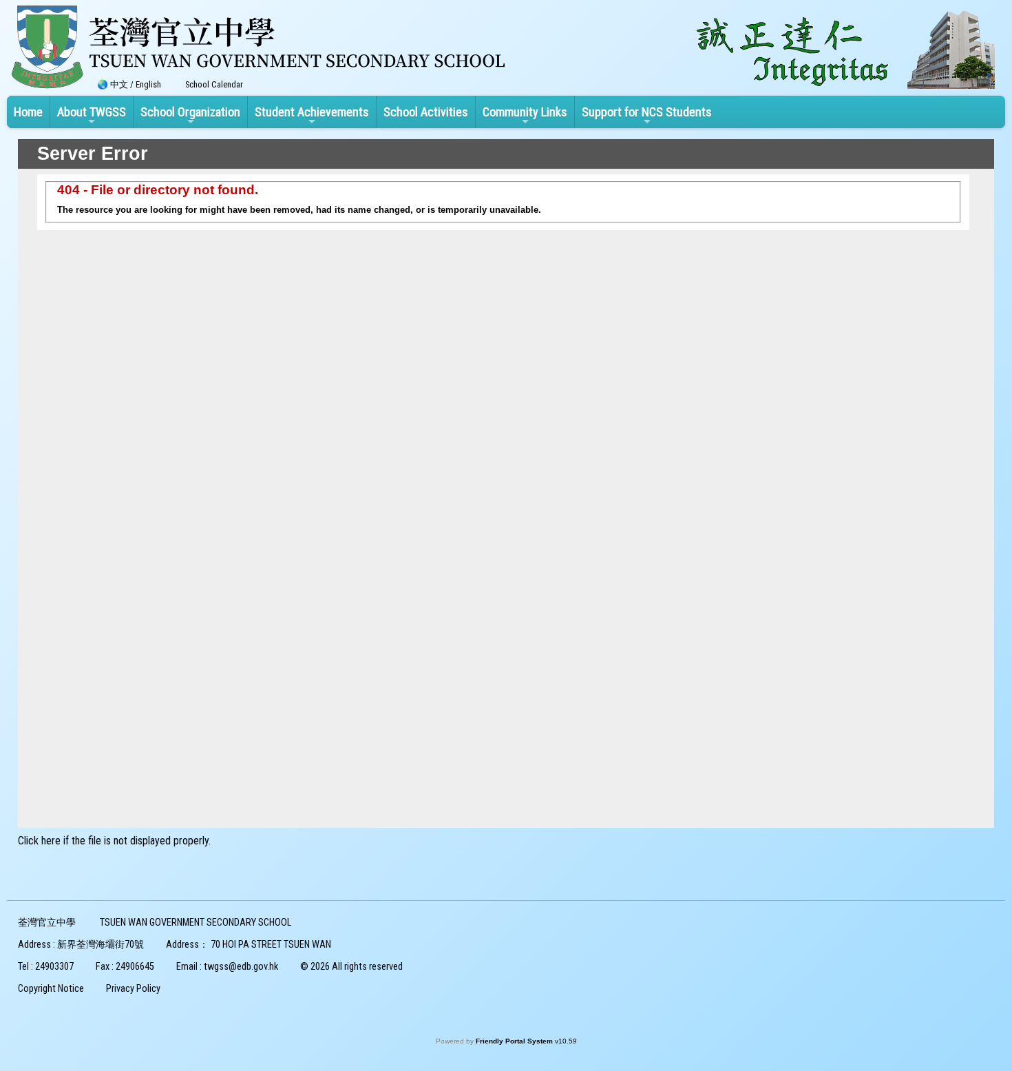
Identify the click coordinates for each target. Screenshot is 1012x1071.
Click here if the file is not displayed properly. (114, 840)
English (148, 84)
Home (28, 112)
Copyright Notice (51, 989)
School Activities (425, 112)
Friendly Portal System (515, 1041)
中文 (119, 84)
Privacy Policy (133, 989)
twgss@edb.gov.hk (241, 967)
